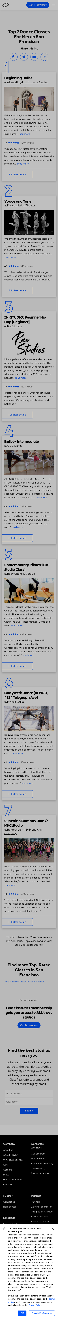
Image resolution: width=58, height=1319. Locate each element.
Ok (22, 1313)
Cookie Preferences (42, 1313)
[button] (53, 1229)
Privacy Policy (35, 1305)
